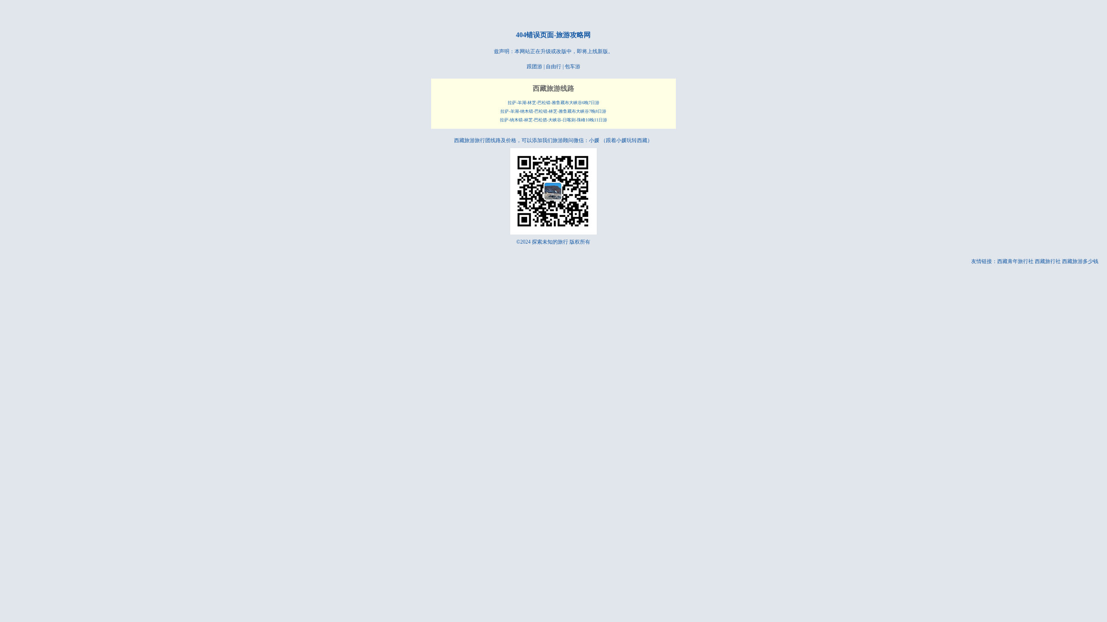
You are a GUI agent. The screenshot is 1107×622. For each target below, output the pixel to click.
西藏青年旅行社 (1015, 261)
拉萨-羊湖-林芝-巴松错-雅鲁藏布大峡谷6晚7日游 (553, 102)
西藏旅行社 (1048, 261)
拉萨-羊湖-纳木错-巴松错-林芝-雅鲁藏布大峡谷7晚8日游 (553, 111)
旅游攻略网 (573, 34)
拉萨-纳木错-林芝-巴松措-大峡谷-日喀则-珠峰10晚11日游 (553, 119)
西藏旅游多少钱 (1080, 261)
